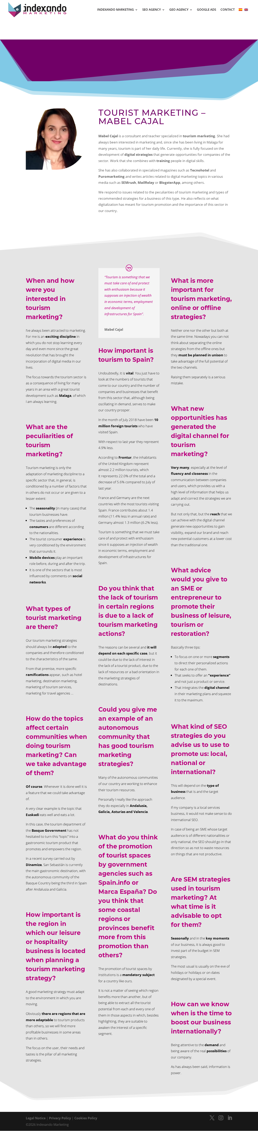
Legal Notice (36, 1118)
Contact (228, 9)
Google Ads (206, 9)
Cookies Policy (85, 1118)
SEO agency (151, 9)
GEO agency (178, 9)
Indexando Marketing (115, 9)
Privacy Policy (60, 1118)
